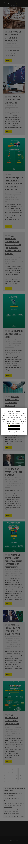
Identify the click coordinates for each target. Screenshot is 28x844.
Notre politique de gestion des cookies (14, 432)
